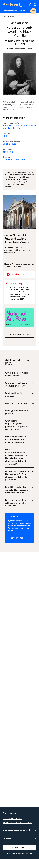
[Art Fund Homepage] (12, 5)
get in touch (28, 182)
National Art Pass (10, 11)
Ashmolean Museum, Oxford (20, 48)
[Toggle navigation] (33, 11)
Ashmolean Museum (17, 242)
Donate (22, 11)
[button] (19, 335)
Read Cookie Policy (12, 818)
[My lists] (30, 4)
